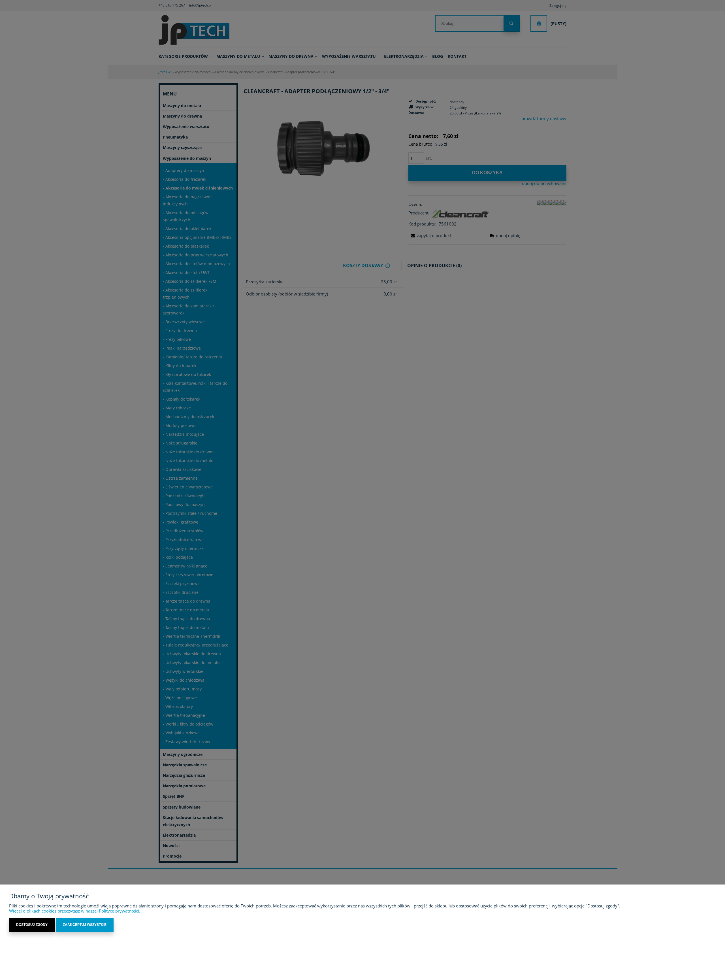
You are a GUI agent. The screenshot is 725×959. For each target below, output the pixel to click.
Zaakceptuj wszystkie (84, 925)
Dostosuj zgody (32, 925)
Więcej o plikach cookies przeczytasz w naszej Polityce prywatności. (74, 911)
